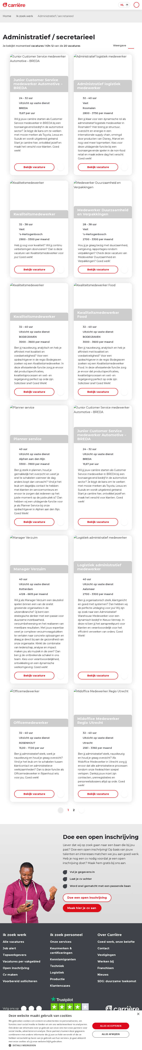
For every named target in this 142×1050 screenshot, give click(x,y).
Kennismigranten (63, 959)
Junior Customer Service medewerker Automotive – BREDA (38, 84)
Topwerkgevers (14, 955)
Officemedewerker (31, 723)
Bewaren (60, 167)
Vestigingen (106, 955)
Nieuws (102, 974)
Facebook (23, 1008)
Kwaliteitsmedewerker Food (98, 315)
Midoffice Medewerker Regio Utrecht (98, 721)
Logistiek (57, 972)
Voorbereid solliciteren (20, 981)
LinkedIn (31, 1008)
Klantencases (60, 985)
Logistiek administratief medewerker (99, 567)
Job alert (9, 948)
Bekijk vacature (34, 167)
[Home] (14, 5)
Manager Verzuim (30, 569)
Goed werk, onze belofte (116, 941)
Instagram (39, 1008)
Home (7, 16)
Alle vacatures (13, 941)
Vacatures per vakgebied (21, 961)
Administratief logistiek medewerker (99, 86)
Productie (57, 979)
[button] (49, 1045)
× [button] (138, 1014)
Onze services (60, 941)
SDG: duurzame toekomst (116, 981)
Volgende (81, 810)
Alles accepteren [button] (110, 1025)
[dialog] (71, 1030)
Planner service (28, 439)
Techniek (57, 966)
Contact (103, 948)
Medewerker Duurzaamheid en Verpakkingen (102, 212)
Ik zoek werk (24, 16)
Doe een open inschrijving (87, 897)
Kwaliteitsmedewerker (34, 214)
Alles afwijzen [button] (111, 1034)
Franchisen (105, 968)
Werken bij (105, 961)
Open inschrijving (16, 968)
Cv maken (10, 974)
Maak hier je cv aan (82, 908)
